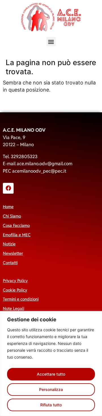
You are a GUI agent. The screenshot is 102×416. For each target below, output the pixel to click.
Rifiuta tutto (51, 404)
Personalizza (51, 389)
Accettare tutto (51, 374)
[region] (51, 363)
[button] (51, 41)
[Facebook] (8, 188)
